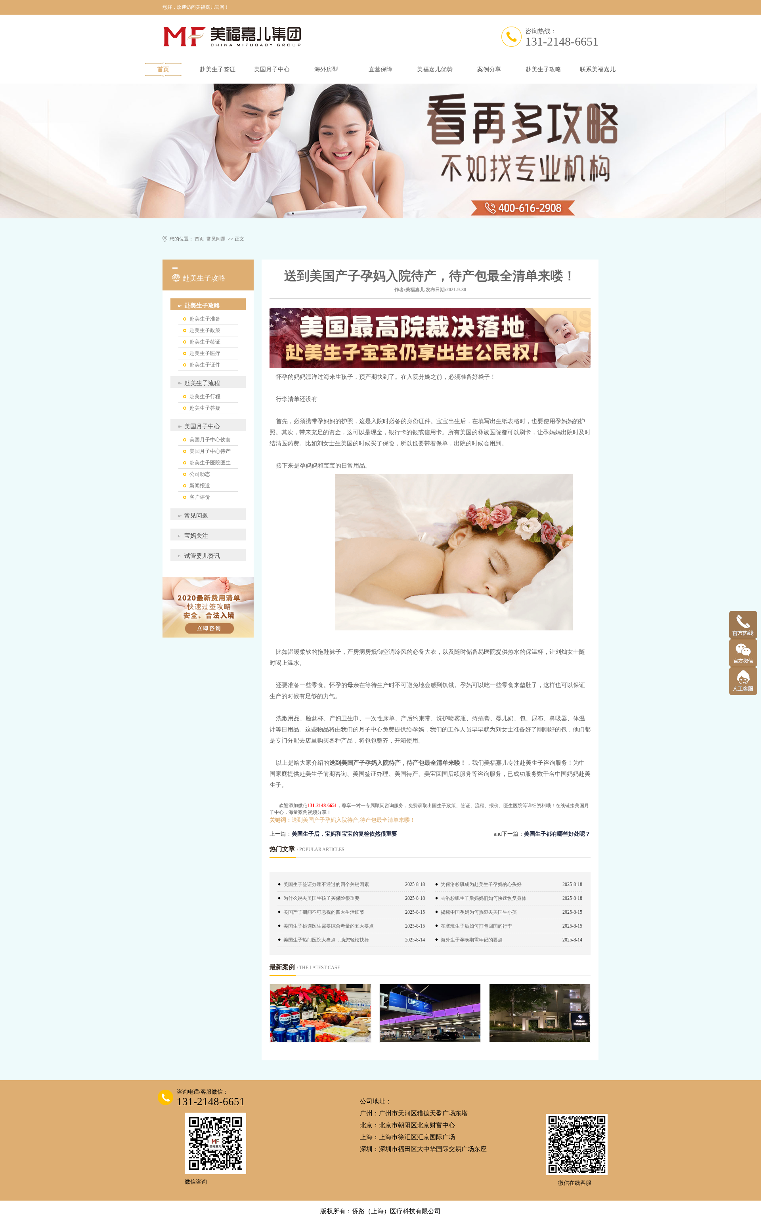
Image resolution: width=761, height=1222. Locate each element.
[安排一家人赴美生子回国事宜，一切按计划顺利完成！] (430, 1013)
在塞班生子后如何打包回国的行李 (476, 926)
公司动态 (199, 474)
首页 (163, 69)
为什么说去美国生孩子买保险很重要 (321, 898)
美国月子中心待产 (210, 451)
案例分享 (489, 69)
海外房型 (326, 69)
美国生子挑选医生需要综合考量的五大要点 (328, 926)
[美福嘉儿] (313, 36)
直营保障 (380, 69)
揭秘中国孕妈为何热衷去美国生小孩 (479, 912)
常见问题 (216, 239)
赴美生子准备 (204, 319)
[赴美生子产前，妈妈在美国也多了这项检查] (539, 1013)
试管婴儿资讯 (202, 556)
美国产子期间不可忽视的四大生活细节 (323, 912)
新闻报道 (199, 486)
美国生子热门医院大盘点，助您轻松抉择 (326, 940)
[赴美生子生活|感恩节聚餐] (320, 1013)
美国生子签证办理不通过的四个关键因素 (326, 884)
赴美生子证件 (204, 365)
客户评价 (199, 497)
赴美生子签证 (217, 69)
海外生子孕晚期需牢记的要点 (472, 940)
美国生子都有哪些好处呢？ (557, 834)
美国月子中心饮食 (210, 440)
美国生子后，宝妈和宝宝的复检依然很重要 (344, 834)
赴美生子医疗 (204, 353)
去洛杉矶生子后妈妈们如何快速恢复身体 (483, 898)
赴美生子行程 (204, 396)
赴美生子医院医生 (210, 463)
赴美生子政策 (204, 330)
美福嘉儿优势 (435, 69)
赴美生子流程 (202, 383)
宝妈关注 (196, 536)
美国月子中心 (272, 69)
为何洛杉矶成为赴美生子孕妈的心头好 (481, 884)
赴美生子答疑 (204, 408)
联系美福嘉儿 (598, 69)
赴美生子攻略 (543, 69)
